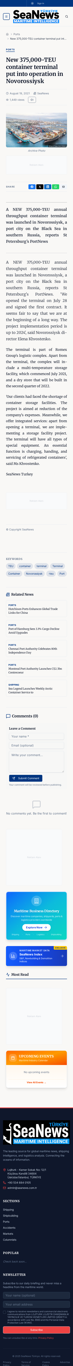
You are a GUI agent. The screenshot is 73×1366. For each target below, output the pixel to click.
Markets (8, 1233)
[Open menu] (6, 16)
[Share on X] (39, 186)
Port (62, 573)
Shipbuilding (10, 1215)
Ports (6, 1221)
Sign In (40, 3)
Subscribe (36, 1329)
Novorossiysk (34, 573)
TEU (10, 566)
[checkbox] (4, 1312)
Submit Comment (28, 778)
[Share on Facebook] (32, 186)
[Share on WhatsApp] (55, 186)
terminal (41, 566)
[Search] (66, 16)
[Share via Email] (63, 186)
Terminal (57, 566)
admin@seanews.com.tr (22, 1187)
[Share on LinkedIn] (47, 186)
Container (14, 573)
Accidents (9, 1227)
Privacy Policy (46, 1338)
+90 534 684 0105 (19, 1182)
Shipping (8, 1209)
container (25, 566)
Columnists (9, 1239)
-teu (51, 573)
